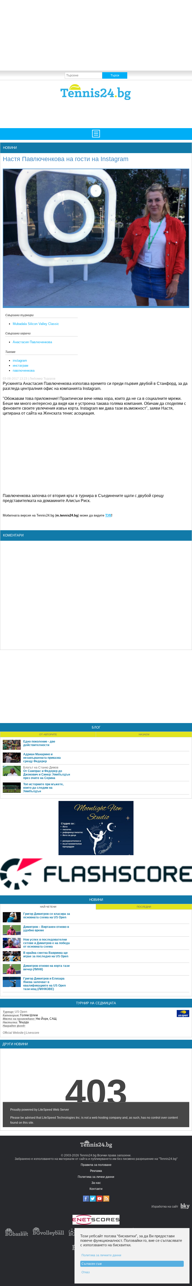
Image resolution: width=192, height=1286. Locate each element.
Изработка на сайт (165, 1206)
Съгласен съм (92, 1264)
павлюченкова (23, 370)
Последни (144, 906)
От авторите (48, 734)
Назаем (144, 734)
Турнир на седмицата (96, 1003)
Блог (96, 727)
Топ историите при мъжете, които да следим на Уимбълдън (43, 787)
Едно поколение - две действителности (39, 743)
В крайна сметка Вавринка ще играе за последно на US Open (45, 954)
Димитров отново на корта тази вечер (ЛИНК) (46, 967)
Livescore (32, 1032)
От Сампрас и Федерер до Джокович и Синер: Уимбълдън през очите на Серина (46, 774)
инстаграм (20, 365)
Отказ (86, 1272)
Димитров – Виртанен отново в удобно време (46, 928)
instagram (20, 360)
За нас (96, 1183)
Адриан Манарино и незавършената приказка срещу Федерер (42, 758)
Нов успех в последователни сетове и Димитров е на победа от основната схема (46, 943)
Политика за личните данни (101, 1255)
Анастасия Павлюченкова (32, 342)
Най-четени (48, 906)
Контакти (96, 1189)
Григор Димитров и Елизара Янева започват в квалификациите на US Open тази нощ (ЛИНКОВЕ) (44, 984)
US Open (21, 1012)
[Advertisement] (96, 35)
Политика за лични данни (96, 1177)
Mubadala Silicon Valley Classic (36, 324)
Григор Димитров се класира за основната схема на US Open (46, 915)
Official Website (13, 1032)
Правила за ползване (96, 1165)
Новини (10, 148)
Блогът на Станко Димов (40, 767)
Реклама (96, 1171)
